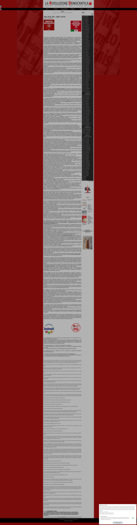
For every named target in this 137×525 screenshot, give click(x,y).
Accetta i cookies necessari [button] (117, 523)
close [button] (135, 505)
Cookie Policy (102, 511)
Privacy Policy (106, 511)
